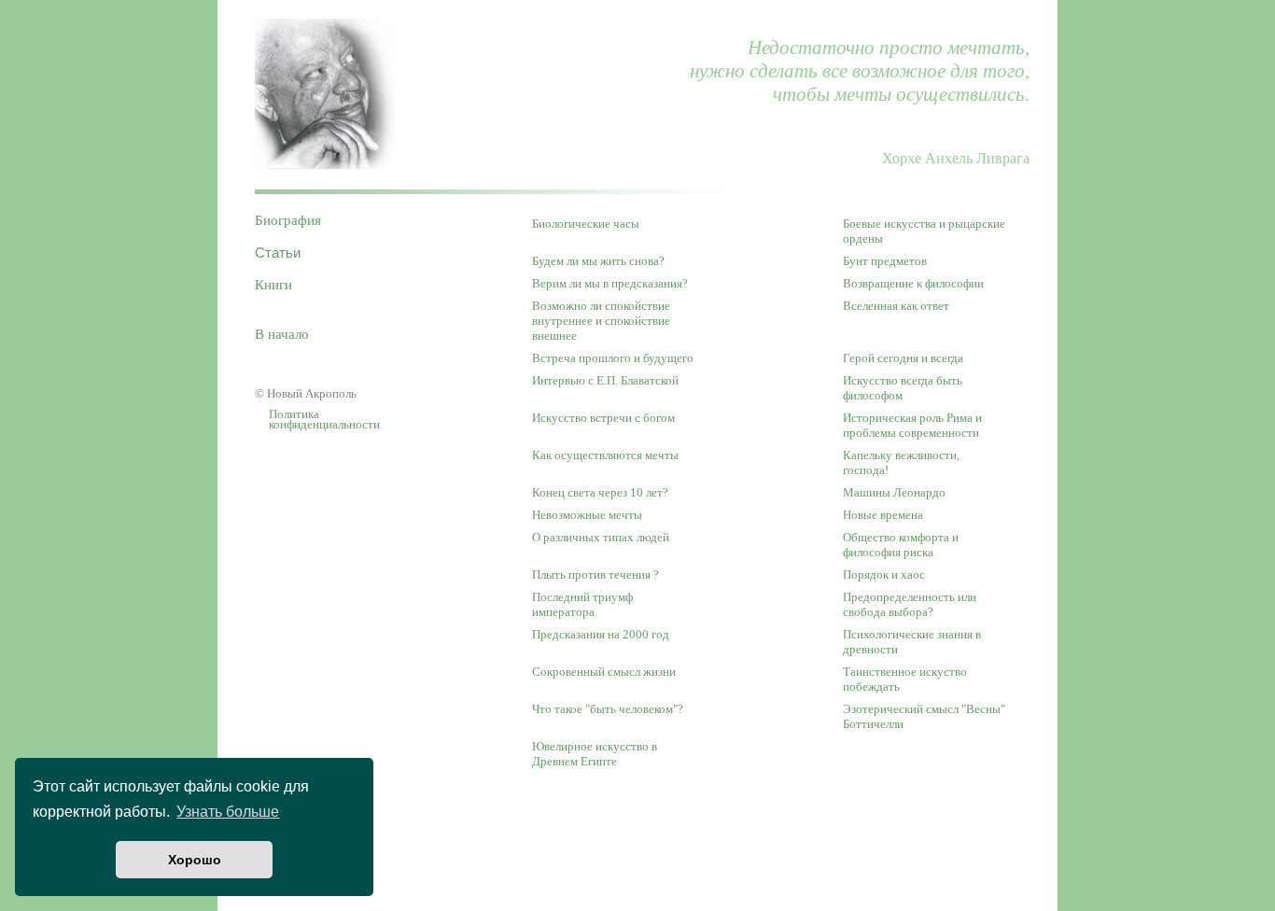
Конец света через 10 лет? (600, 492)
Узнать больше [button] (227, 812)
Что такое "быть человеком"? (607, 709)
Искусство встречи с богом (603, 418)
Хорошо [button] (194, 859)
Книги (273, 284)
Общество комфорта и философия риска (901, 544)
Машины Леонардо (894, 492)
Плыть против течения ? (595, 575)
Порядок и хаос (884, 575)
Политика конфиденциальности (324, 420)
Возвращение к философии (913, 283)
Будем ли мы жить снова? (598, 261)
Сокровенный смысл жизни (604, 672)
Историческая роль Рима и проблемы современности (912, 425)
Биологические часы (585, 224)
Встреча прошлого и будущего (613, 358)
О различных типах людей (600, 537)
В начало (282, 334)
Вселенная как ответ (896, 306)
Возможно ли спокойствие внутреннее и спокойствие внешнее (601, 321)
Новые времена (883, 515)
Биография (288, 220)
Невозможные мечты (587, 515)
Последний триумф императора (582, 604)
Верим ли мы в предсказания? (610, 283)
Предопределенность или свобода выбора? (909, 604)
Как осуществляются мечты (605, 455)
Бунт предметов (885, 261)
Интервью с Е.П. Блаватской (605, 380)
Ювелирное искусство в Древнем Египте (594, 753)
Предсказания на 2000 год (600, 634)
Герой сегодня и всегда (903, 358)
